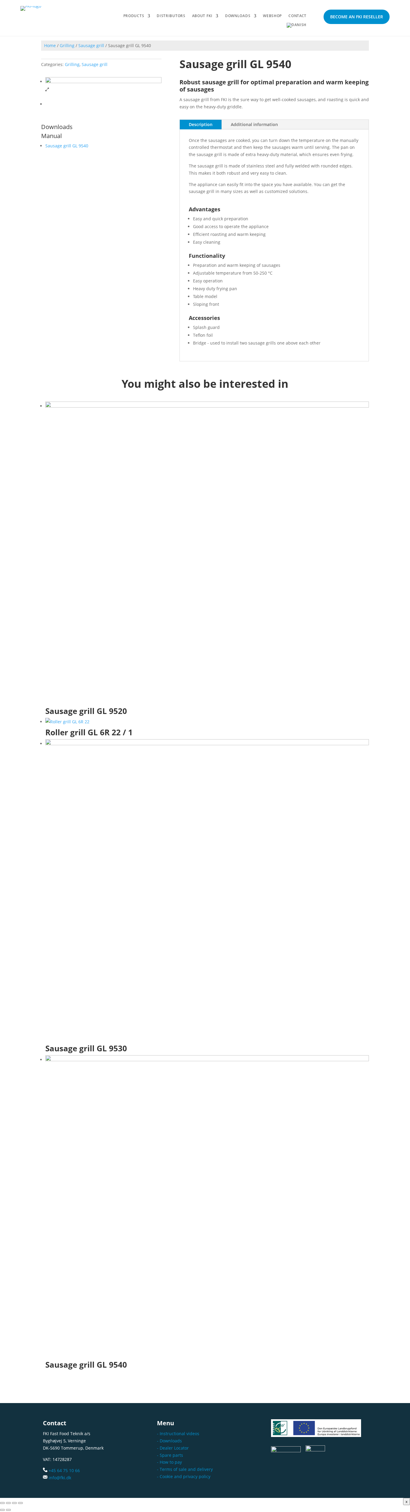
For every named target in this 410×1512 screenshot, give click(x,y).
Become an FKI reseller (356, 17)
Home (50, 45)
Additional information (254, 124)
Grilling (67, 45)
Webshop (272, 16)
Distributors (171, 16)
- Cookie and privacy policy (183, 1476)
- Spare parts (170, 1455)
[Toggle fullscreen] (8, 1503)
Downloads (237, 16)
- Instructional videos (178, 1433)
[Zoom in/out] (2, 1503)
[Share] (14, 1503)
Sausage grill (91, 45)
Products (133, 16)
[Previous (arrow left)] (2, 1510)
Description (201, 124)
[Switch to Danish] (296, 26)
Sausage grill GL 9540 (66, 146)
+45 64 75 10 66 (64, 1470)
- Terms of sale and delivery (185, 1469)
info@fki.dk (60, 1477)
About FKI (202, 16)
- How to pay (169, 1462)
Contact (297, 16)
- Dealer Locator (173, 1448)
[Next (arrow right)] (8, 1510)
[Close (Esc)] (20, 1503)
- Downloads (169, 1441)
